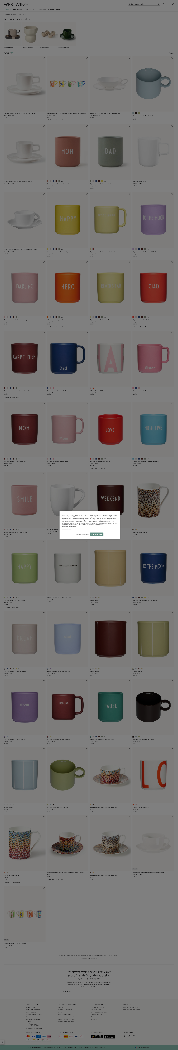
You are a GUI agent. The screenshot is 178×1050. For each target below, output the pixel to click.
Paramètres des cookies (82, 534)
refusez (74, 524)
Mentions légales (66, 529)
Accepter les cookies (96, 534)
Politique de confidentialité (69, 526)
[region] (90, 525)
